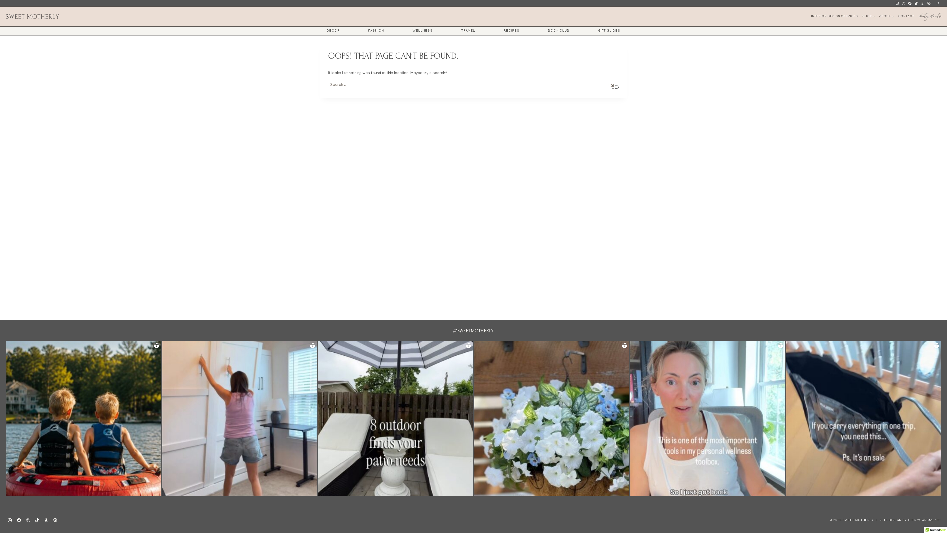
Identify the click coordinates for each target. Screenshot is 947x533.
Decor (333, 31)
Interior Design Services (834, 16)
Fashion (376, 31)
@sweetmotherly (473, 331)
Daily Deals (930, 15)
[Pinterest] (903, 3)
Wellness (423, 31)
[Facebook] (910, 3)
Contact (906, 16)
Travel (468, 31)
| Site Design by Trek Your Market (908, 520)
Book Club (558, 31)
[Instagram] (897, 3)
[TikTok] (916, 3)
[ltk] (929, 3)
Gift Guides (609, 31)
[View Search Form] (937, 3)
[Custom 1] (922, 3)
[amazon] (46, 520)
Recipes (511, 31)
